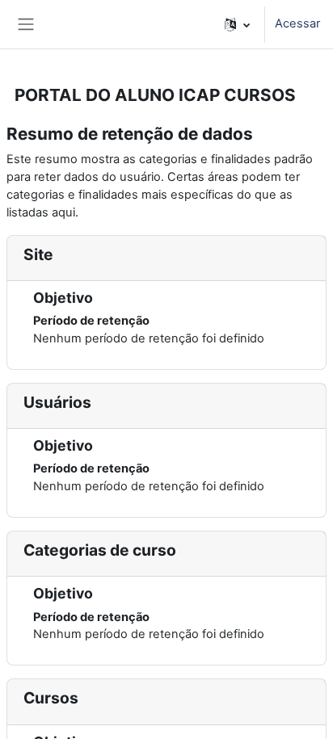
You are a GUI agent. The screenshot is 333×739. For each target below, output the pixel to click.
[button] (237, 24)
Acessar (297, 23)
